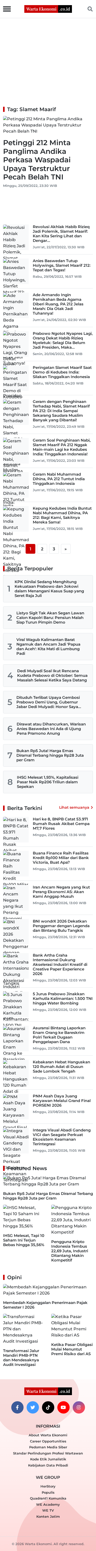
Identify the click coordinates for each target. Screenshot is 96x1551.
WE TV (48, 1510)
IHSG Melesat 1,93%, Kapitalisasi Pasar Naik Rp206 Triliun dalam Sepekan (47, 782)
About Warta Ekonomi (48, 1435)
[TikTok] (48, 1407)
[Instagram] (79, 1407)
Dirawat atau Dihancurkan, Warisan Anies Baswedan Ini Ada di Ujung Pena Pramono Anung (51, 729)
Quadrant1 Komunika (48, 1498)
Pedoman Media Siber (48, 1447)
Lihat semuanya (74, 807)
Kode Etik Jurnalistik (48, 1459)
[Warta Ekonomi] (48, 8)
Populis (48, 1492)
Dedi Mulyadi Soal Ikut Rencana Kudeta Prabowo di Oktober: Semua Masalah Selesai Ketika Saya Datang (52, 675)
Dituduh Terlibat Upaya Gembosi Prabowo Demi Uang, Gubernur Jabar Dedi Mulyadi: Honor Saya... (48, 702)
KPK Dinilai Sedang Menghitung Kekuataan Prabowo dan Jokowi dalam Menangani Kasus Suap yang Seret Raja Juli (49, 588)
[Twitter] (33, 1407)
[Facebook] (17, 1407)
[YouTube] (63, 1407)
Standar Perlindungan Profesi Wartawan (48, 1453)
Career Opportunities (48, 1441)
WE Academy (48, 1504)
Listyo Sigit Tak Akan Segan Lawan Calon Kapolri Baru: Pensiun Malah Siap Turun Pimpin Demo (50, 618)
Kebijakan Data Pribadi (48, 1465)
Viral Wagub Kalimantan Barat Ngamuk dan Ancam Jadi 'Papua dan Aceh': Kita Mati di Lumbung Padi (48, 646)
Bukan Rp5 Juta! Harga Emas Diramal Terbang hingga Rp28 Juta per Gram (50, 755)
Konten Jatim (48, 1516)
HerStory (48, 1486)
